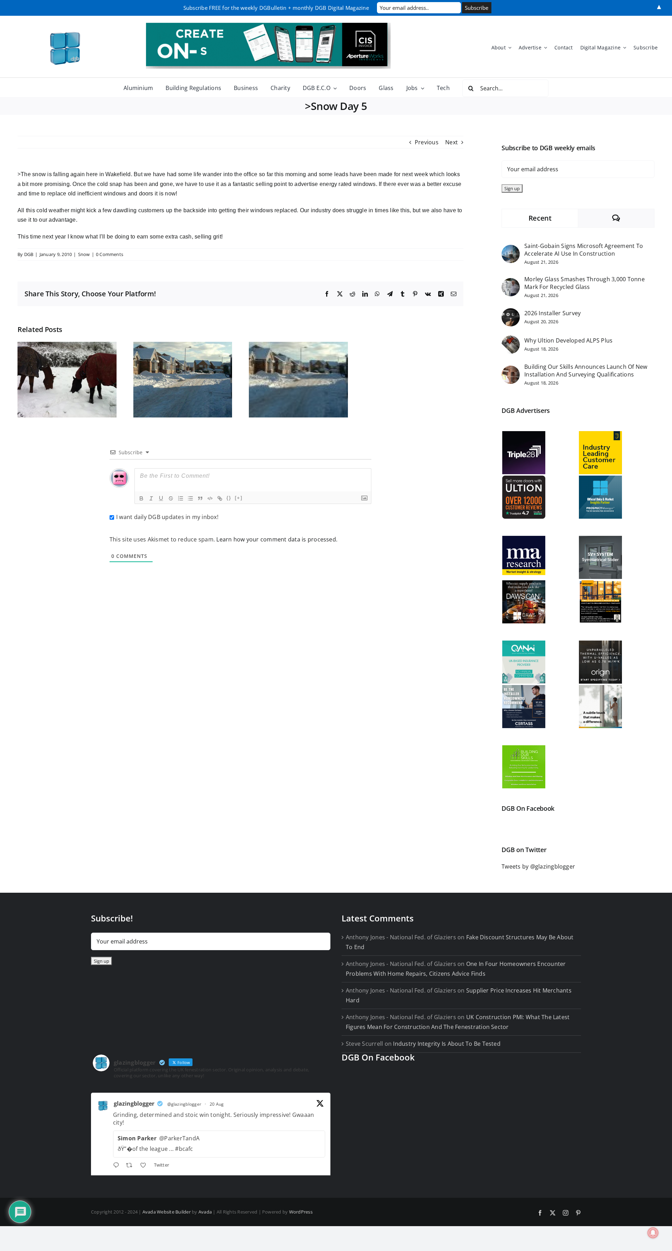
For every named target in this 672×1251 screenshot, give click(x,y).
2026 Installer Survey (552, 313)
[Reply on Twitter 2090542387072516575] (117, 1165)
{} (228, 497)
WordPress (301, 1212)
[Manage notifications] (653, 1232)
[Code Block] (210, 498)
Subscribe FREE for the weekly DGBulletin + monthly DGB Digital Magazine (276, 7)
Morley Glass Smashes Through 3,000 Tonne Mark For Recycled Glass (584, 283)
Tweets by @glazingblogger (538, 866)
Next (451, 142)
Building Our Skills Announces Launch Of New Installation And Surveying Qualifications (585, 370)
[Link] (220, 498)
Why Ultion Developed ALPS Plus (568, 340)
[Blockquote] (200, 498)
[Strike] (171, 498)
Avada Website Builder (166, 1212)
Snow (84, 254)
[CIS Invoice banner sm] (268, 25)
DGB (29, 254)
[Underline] (161, 498)
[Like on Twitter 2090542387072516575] (145, 1165)
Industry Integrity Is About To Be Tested (446, 1044)
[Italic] (151, 498)
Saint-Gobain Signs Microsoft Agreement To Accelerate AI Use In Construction (583, 249)
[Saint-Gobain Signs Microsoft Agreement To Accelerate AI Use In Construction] (511, 249)
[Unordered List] (190, 498)
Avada (205, 1212)
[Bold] (141, 498)
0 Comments (109, 254)
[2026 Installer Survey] (511, 313)
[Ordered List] (181, 498)
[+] (239, 497)
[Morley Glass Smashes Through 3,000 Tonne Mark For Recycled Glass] (511, 282)
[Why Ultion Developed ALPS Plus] (511, 340)
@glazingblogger (184, 1104)
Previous (427, 142)
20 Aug (217, 1104)
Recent (540, 218)
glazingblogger (134, 1103)
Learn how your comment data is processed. (276, 539)
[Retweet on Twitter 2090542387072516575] (131, 1165)
